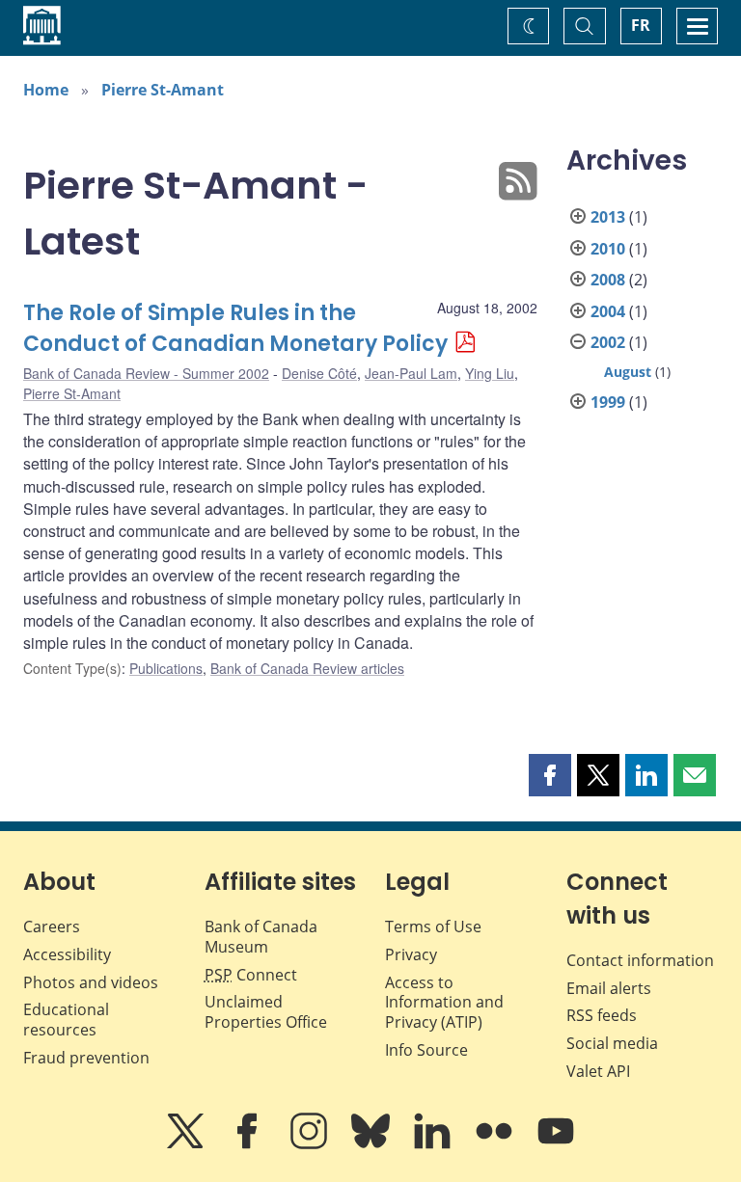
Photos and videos (90, 982)
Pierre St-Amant (162, 89)
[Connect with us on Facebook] (249, 1144)
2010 (607, 248)
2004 (607, 311)
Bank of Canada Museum (261, 936)
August (627, 372)
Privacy (411, 954)
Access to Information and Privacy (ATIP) (444, 1003)
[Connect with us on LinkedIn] (434, 1144)
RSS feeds (601, 1015)
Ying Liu (489, 373)
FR (640, 25)
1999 (607, 402)
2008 (607, 279)
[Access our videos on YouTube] (556, 1144)
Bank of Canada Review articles (307, 668)
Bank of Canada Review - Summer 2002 (146, 373)
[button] (550, 775)
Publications (166, 668)
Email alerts (608, 988)
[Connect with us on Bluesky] (372, 1144)
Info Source (426, 1050)
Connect (251, 974)
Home (46, 89)
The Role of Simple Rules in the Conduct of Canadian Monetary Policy (235, 328)
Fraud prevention (86, 1057)
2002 (607, 342)
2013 (607, 217)
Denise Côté (319, 373)
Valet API (598, 1071)
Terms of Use (433, 926)
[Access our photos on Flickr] (496, 1144)
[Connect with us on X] (187, 1144)
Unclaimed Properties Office (266, 1012)
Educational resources (66, 1019)
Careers (51, 926)
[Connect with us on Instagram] (311, 1144)
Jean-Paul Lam (411, 373)
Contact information (640, 960)
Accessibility (67, 954)
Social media (612, 1043)
